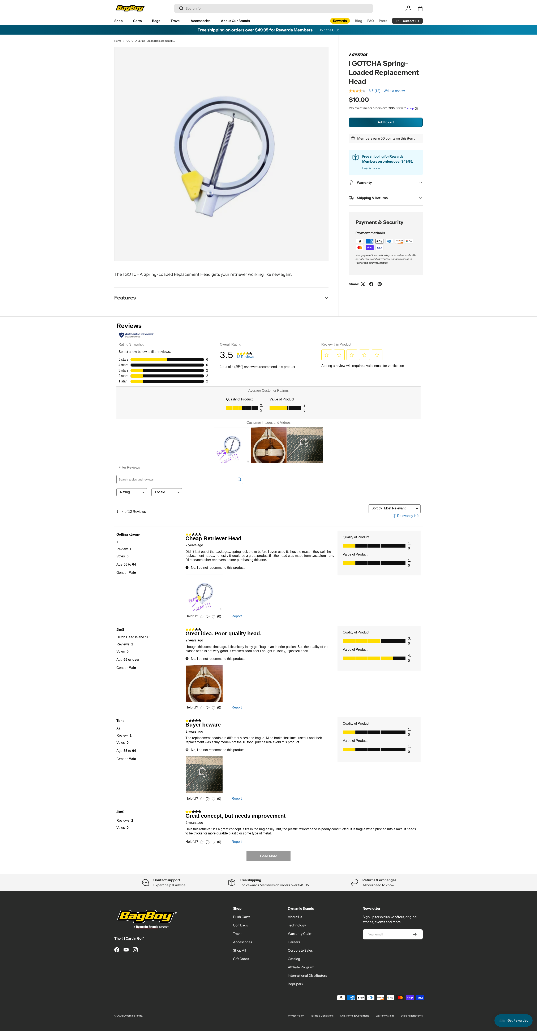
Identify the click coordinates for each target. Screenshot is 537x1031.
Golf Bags (240, 925)
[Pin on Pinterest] (379, 284)
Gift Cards (241, 959)
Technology (297, 925)
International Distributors (307, 975)
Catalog (294, 959)
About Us (295, 917)
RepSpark (295, 984)
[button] (420, 8)
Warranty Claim (300, 933)
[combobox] (273, 8)
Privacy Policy (296, 1015)
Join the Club (329, 30)
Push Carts (241, 917)
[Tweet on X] (363, 284)
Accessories (201, 21)
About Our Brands (235, 21)
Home (117, 40)
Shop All (239, 950)
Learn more (371, 168)
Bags (156, 21)
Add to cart (386, 122)
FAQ (370, 21)
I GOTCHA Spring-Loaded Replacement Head (150, 40)
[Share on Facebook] (371, 284)
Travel (175, 21)
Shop (118, 21)
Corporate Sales (300, 950)
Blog (358, 21)
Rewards (340, 21)
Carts (137, 21)
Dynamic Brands (132, 1015)
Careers (294, 942)
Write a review (394, 91)
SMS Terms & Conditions (354, 1015)
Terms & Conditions (322, 1015)
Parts (383, 21)
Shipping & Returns (411, 1015)
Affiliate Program (301, 967)
